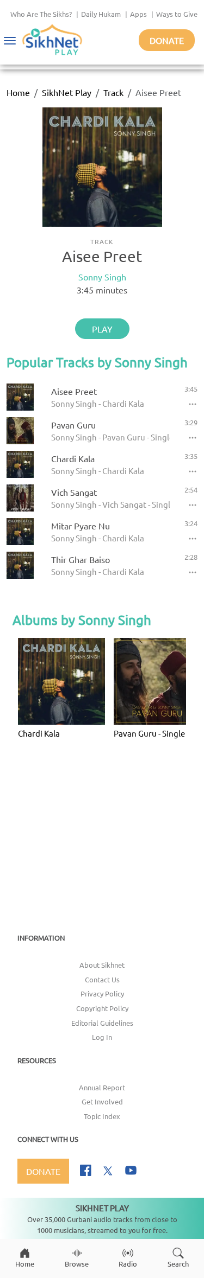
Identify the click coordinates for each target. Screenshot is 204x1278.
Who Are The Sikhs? (41, 13)
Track (113, 92)
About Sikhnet (102, 964)
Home (18, 92)
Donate (167, 40)
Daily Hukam (101, 13)
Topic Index (102, 1116)
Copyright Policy (102, 1008)
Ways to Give (176, 13)
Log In (102, 1036)
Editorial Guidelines (102, 1022)
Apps (138, 13)
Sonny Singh (102, 276)
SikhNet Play (66, 92)
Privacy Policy (102, 993)
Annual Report (102, 1087)
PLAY (102, 328)
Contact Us (102, 979)
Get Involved (102, 1101)
